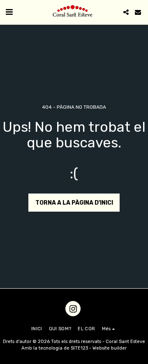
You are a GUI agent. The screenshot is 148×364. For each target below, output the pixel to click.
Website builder (109, 348)
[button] (9, 12)
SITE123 (79, 348)
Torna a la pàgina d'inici (74, 202)
